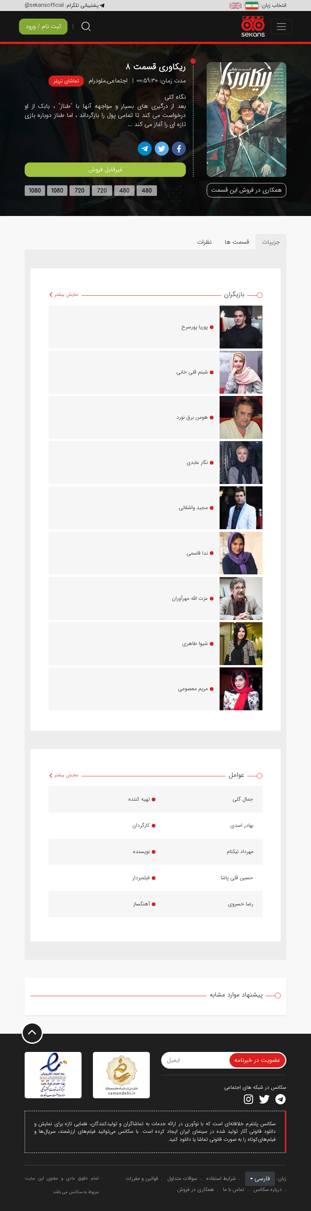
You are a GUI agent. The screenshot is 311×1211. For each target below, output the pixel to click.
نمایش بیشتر (66, 294)
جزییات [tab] (271, 242)
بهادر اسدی (241, 825)
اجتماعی (117, 80)
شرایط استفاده (221, 1179)
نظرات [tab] (204, 242)
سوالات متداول (182, 1179)
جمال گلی (242, 799)
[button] (260, 1179)
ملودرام (97, 80)
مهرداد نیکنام (240, 851)
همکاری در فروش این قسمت (246, 190)
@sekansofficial (44, 5)
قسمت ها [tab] (237, 242)
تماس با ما (233, 1190)
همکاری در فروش (195, 1190)
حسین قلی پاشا (237, 878)
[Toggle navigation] (281, 26)
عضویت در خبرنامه (257, 1060)
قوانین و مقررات (142, 1179)
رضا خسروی (240, 904)
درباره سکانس (267, 1190)
